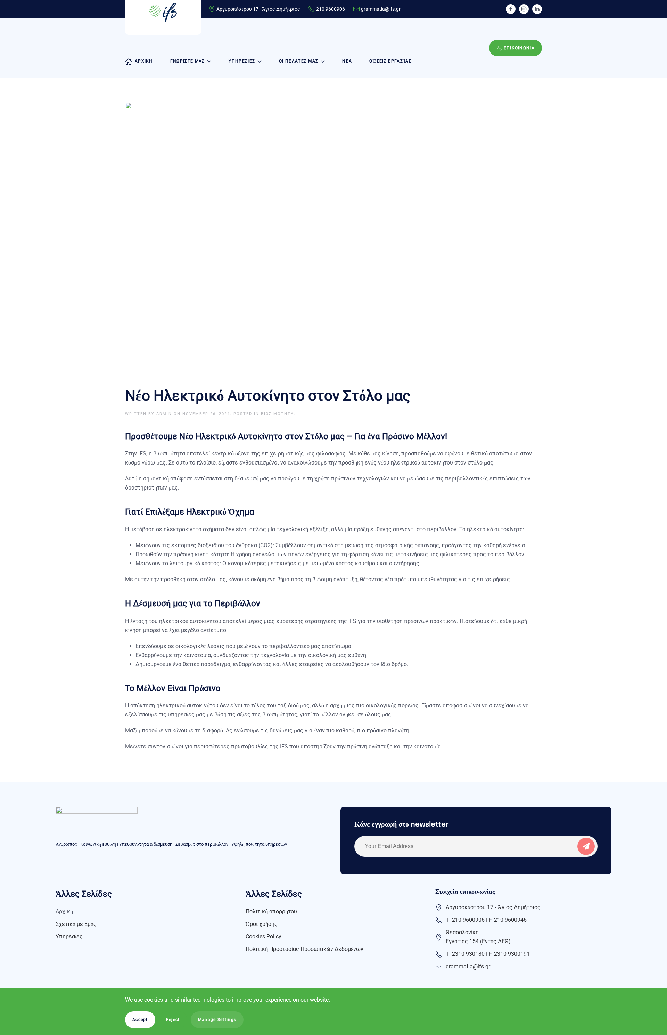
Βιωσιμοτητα (277, 414)
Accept (140, 1019)
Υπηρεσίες (69, 936)
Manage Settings (217, 1019)
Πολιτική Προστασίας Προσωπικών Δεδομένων (304, 949)
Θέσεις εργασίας (390, 61)
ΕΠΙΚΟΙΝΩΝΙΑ (519, 48)
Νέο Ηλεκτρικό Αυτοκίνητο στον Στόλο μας (268, 395)
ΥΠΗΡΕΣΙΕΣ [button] (242, 61)
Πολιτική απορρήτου (271, 911)
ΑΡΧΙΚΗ (144, 61)
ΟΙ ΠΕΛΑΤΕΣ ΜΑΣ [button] (298, 61)
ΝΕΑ (347, 61)
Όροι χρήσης (262, 924)
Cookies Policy (263, 936)
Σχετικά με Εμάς (76, 924)
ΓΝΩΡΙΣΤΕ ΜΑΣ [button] (187, 61)
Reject (173, 1019)
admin (164, 414)
